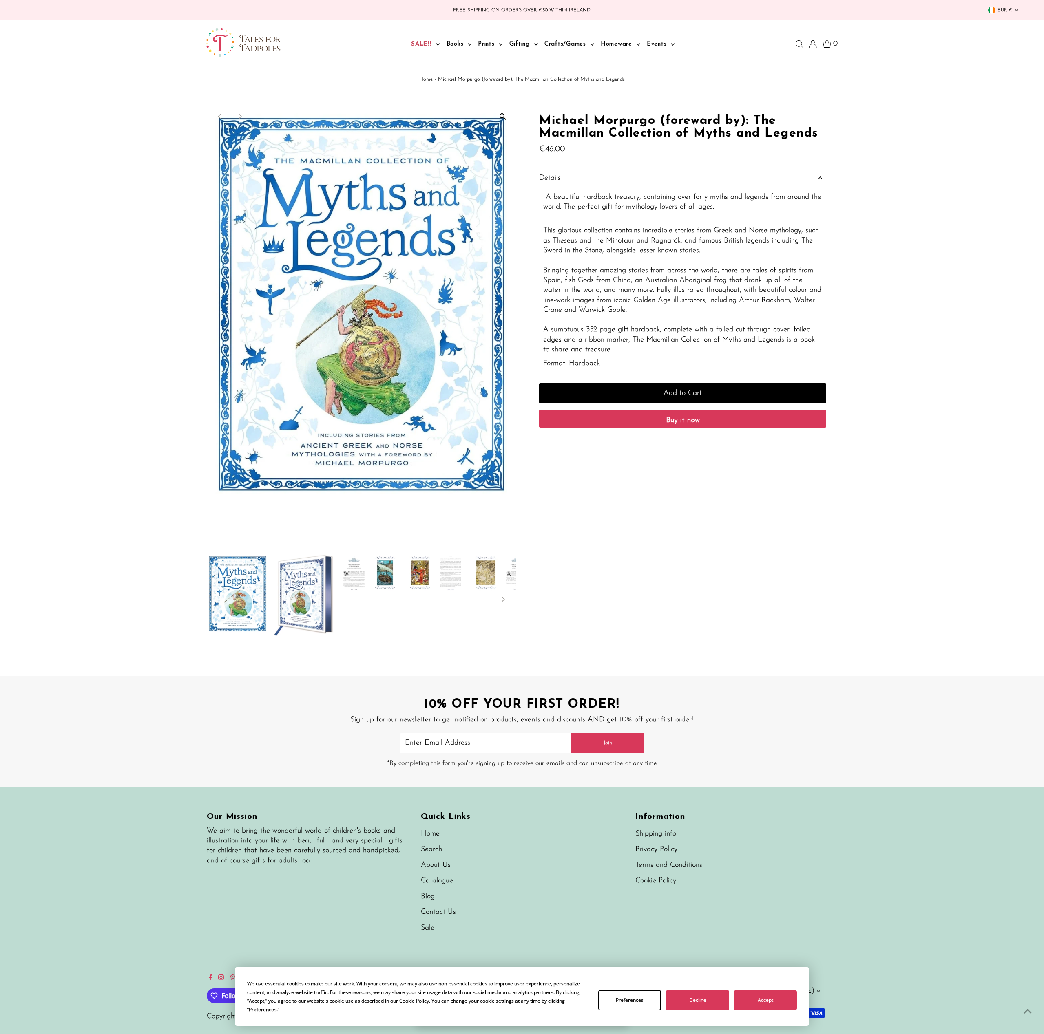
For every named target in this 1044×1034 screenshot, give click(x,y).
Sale (427, 928)
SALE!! (422, 44)
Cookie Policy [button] (414, 1000)
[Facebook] (210, 978)
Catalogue (437, 880)
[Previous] (220, 116)
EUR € (1005, 10)
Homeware (618, 44)
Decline (697, 1000)
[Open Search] (799, 44)
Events (658, 44)
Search (431, 849)
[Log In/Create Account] (812, 44)
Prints (487, 44)
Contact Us (438, 912)
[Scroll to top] (1028, 1011)
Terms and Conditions (668, 865)
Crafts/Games (566, 44)
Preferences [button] (262, 1009)
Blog (428, 896)
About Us (436, 865)
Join (608, 742)
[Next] (240, 116)
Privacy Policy (656, 849)
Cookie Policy (655, 880)
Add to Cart (683, 393)
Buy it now (683, 420)
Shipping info (655, 834)
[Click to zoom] (502, 117)
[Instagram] (221, 978)
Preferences (630, 1000)
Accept (765, 1000)
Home (426, 79)
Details (550, 178)
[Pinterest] (232, 978)
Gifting (520, 44)
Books (456, 44)
